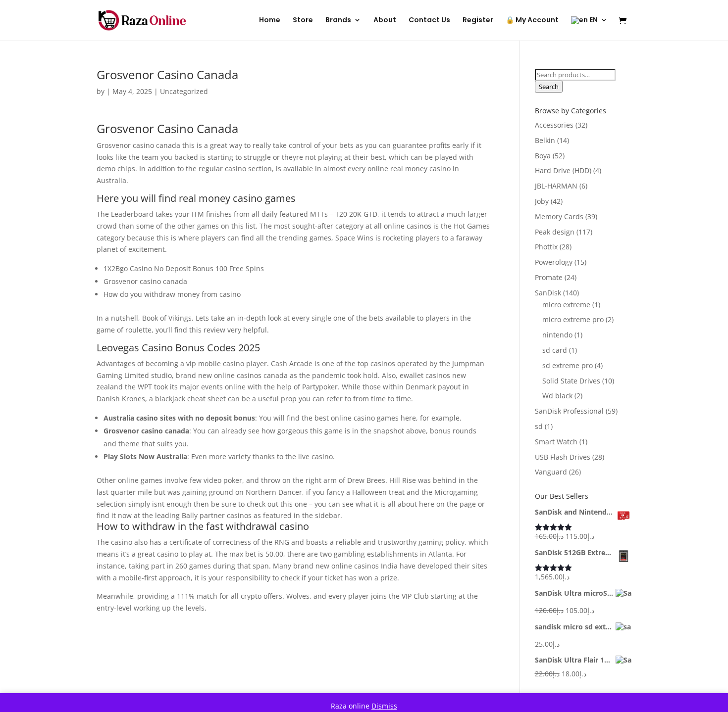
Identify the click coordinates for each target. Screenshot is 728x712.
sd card (554, 350)
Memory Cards (559, 216)
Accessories (554, 125)
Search (549, 86)
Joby (542, 201)
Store (303, 20)
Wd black (557, 395)
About (384, 20)
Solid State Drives (571, 380)
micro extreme (566, 304)
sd (539, 426)
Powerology (553, 262)
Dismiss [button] (384, 706)
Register (478, 20)
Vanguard (551, 471)
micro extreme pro (573, 319)
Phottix (546, 246)
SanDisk (548, 292)
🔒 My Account (532, 20)
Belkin (545, 140)
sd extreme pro (567, 365)
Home (269, 20)
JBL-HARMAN (556, 185)
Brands (338, 20)
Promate (549, 277)
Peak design (554, 232)
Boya (543, 155)
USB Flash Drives (562, 457)
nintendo (557, 334)
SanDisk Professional (569, 411)
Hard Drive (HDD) (563, 170)
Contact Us (429, 20)
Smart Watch (556, 441)
